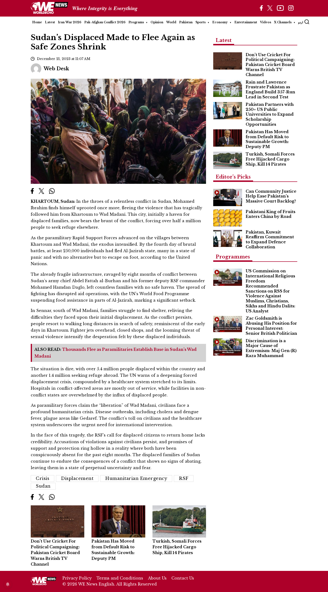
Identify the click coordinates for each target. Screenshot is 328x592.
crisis (42, 478)
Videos (265, 22)
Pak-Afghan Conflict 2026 (105, 22)
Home (37, 22)
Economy (220, 22)
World (171, 22)
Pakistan (186, 22)
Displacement (77, 478)
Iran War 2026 (69, 22)
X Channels (283, 22)
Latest (50, 22)
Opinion (157, 22)
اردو (300, 22)
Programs (136, 22)
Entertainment (245, 22)
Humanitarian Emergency (136, 478)
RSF (183, 478)
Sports (200, 22)
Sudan (43, 486)
